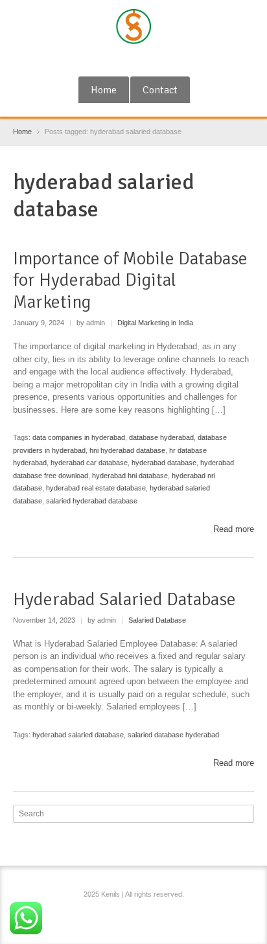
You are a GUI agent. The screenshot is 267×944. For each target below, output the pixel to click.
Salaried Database (157, 620)
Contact (160, 90)
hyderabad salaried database (78, 735)
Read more (233, 529)
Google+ (114, 60)
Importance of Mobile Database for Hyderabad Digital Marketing (130, 280)
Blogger (157, 60)
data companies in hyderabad (78, 437)
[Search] (245, 813)
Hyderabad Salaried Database (124, 599)
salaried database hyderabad (173, 735)
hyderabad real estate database (96, 488)
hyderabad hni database (130, 475)
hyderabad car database (89, 462)
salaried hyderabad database (91, 501)
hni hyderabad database (127, 450)
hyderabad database (164, 462)
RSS (135, 60)
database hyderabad (161, 437)
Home (104, 90)
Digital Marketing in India (155, 323)
